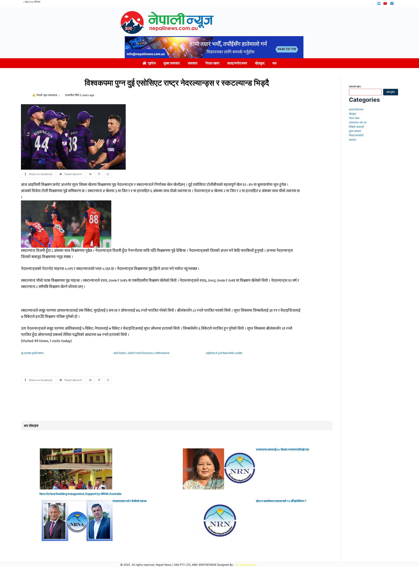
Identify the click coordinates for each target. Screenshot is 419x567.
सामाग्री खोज (355, 86)
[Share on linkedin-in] (90, 174)
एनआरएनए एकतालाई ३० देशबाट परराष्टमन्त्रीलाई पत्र (282, 449)
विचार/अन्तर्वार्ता (356, 135)
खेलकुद (352, 113)
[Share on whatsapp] (108, 174)
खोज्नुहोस (390, 92)
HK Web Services (245, 564)
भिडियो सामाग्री (356, 126)
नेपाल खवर (354, 118)
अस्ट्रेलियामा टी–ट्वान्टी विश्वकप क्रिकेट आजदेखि (224, 353)
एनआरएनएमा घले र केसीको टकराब (129, 501)
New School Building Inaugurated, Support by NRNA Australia (80, 494)
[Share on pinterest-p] (99, 174)
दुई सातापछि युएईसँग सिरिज (32, 353)
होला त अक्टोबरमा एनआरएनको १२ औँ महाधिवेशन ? (281, 501)
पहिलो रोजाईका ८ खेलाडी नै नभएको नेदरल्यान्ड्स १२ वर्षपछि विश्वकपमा (141, 353)
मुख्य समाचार (355, 131)
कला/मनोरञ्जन (356, 109)
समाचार (352, 139)
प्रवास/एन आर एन (357, 122)
